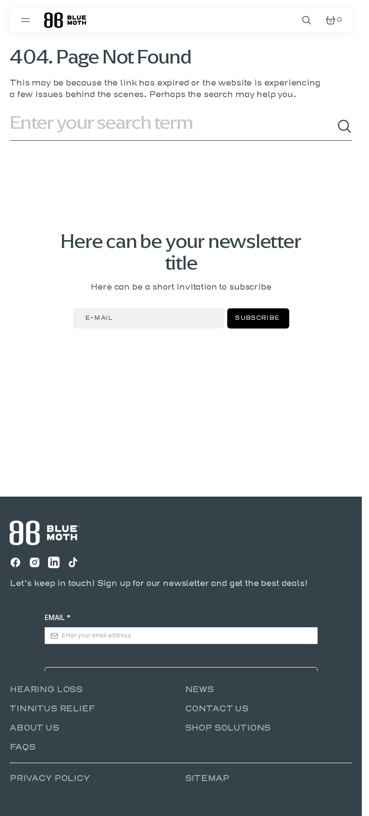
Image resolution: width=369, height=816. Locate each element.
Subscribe (257, 318)
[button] (27, 20)
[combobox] (173, 126)
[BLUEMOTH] (65, 20)
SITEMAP (207, 778)
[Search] (344, 126)
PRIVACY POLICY (50, 778)
